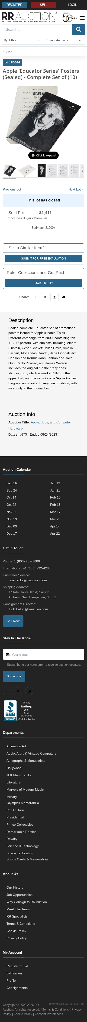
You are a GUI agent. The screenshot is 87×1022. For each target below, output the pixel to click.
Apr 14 (55, 526)
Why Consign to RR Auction (26, 902)
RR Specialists (17, 916)
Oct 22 (11, 504)
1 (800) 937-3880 (27, 561)
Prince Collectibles (19, 824)
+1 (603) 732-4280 (37, 568)
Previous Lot (12, 189)
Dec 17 (11, 533)
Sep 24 (11, 490)
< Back (8, 51)
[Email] (64, 297)
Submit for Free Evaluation (43, 258)
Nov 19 (11, 519)
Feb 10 (55, 497)
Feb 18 (55, 504)
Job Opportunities (19, 895)
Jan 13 (55, 483)
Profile (11, 980)
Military (11, 797)
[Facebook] (36, 297)
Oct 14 (11, 497)
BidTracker (14, 973)
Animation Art (16, 746)
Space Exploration (19, 853)
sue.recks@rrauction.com (28, 580)
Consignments (17, 988)
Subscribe (14, 676)
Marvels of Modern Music (25, 789)
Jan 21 (55, 490)
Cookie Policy (16, 931)
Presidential (15, 817)
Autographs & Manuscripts (25, 760)
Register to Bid (17, 966)
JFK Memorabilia (18, 775)
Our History (14, 887)
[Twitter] (45, 297)
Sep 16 (11, 483)
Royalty (11, 839)
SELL (43, 5)
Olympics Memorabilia (22, 803)
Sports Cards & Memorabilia (27, 859)
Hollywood (14, 768)
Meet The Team (18, 909)
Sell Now (13, 621)
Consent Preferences (49, 1014)
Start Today (43, 283)
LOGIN (72, 5)
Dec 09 (11, 526)
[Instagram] (54, 297)
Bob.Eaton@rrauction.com (28, 609)
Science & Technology (22, 846)
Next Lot (74, 189)
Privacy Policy (16, 938)
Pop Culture (15, 810)
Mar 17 (55, 512)
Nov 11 (11, 512)
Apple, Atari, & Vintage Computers (31, 753)
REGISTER (14, 5)
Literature (13, 782)
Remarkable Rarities (21, 832)
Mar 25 (55, 519)
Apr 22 (55, 533)
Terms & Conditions (20, 923)
